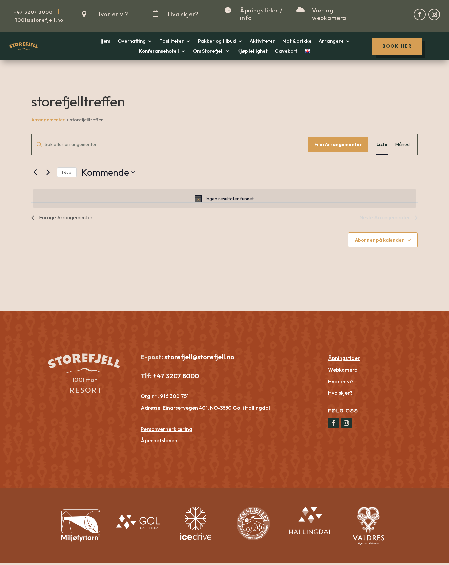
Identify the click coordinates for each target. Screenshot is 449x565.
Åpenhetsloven (159, 440)
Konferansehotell (159, 51)
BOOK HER (397, 46)
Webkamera (343, 369)
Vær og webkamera (329, 14)
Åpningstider (344, 358)
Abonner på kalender (379, 240)
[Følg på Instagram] (434, 14)
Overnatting (132, 41)
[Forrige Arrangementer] (35, 172)
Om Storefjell (208, 51)
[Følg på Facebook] (420, 14)
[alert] (224, 198)
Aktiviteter (262, 41)
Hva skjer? (183, 14)
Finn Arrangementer (338, 144)
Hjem (104, 41)
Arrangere (331, 41)
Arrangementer (48, 120)
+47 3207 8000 (175, 376)
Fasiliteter (171, 41)
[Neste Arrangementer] (48, 172)
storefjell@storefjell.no (199, 357)
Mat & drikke (297, 41)
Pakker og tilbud (217, 41)
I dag (66, 172)
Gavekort (286, 51)
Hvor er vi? (112, 14)
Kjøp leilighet (252, 51)
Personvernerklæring (166, 429)
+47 (33, 12)
